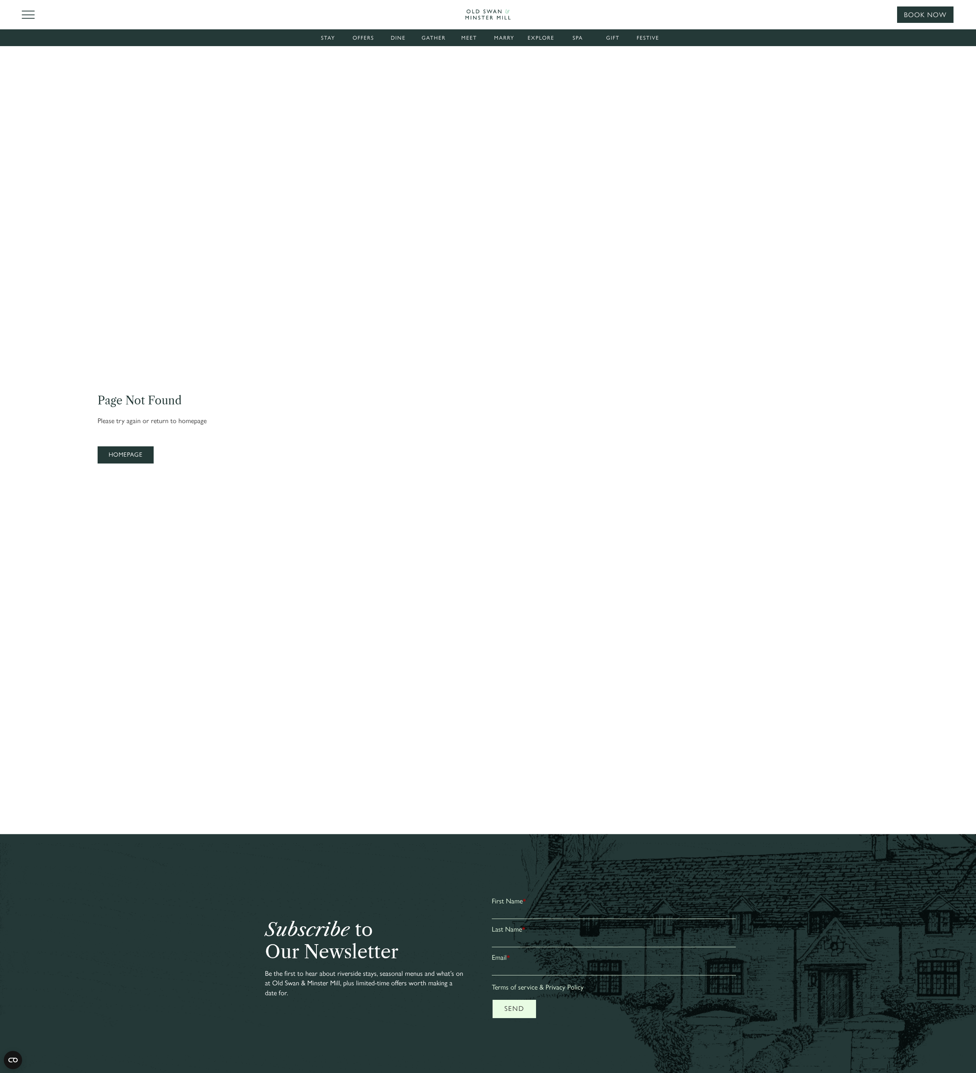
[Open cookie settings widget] (13, 1060)
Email (501, 957)
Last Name (508, 929)
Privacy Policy (565, 987)
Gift (613, 38)
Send (514, 1008)
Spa (578, 38)
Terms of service (515, 987)
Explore (541, 38)
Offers (363, 38)
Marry (504, 38)
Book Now (925, 15)
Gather (434, 38)
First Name (509, 901)
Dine (398, 38)
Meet (469, 38)
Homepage (126, 454)
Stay (328, 38)
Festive (648, 38)
